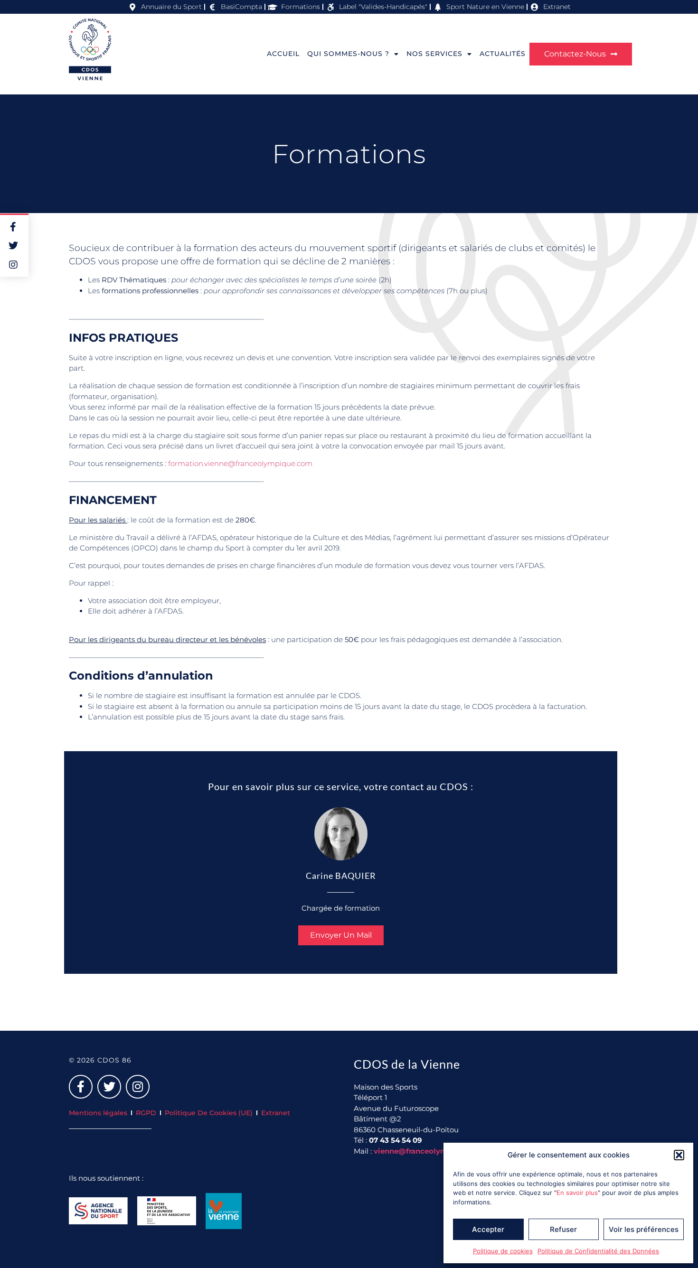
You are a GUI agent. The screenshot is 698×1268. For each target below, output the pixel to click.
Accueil (283, 53)
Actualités (503, 53)
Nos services (434, 53)
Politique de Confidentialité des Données (598, 1251)
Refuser (563, 1229)
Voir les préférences (644, 1229)
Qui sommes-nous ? (348, 53)
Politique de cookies (503, 1251)
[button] (679, 1155)
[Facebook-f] (81, 1087)
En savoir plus (577, 1192)
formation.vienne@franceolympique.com (240, 463)
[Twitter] (109, 1087)
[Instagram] (138, 1087)
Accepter (488, 1229)
